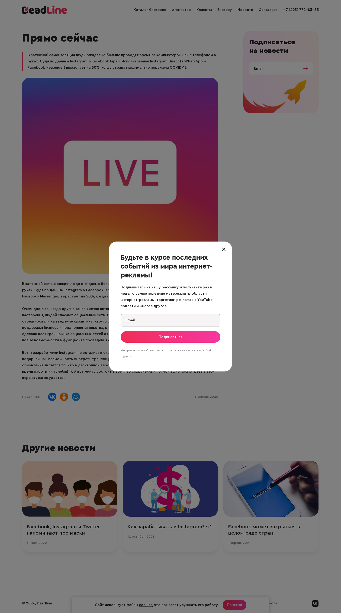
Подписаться (170, 337)
